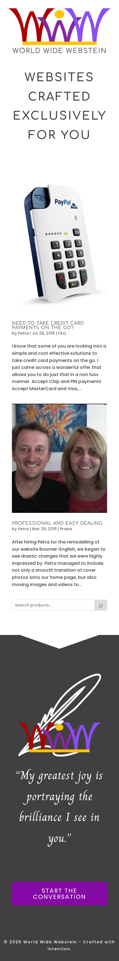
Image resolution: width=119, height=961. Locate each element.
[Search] (100, 605)
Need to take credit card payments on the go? (48, 325)
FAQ (62, 333)
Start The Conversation (59, 893)
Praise (66, 529)
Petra (23, 333)
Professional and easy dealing (57, 523)
